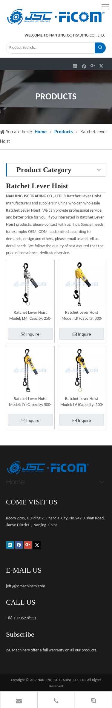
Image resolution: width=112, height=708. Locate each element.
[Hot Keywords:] (100, 48)
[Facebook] (84, 66)
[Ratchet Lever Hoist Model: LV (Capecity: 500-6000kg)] (82, 370)
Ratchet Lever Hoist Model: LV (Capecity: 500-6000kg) (81, 402)
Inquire (32, 334)
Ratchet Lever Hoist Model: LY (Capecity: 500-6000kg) (30, 402)
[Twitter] (102, 66)
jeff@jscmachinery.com (25, 586)
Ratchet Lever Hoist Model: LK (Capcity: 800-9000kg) (82, 316)
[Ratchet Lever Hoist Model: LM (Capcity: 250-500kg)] (30, 284)
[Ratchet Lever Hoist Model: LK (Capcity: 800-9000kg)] (82, 284)
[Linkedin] (75, 66)
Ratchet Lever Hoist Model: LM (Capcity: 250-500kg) (30, 316)
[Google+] (93, 66)
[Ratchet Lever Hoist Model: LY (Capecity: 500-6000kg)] (30, 370)
